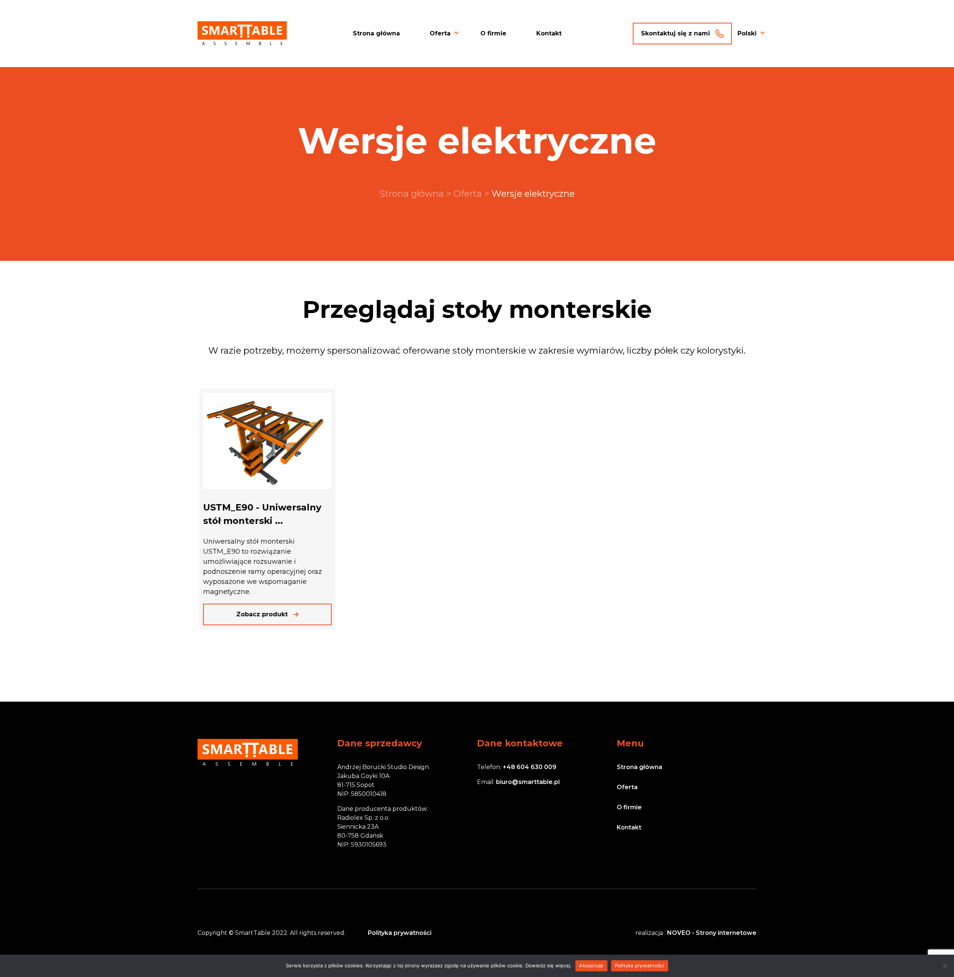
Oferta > (473, 193)
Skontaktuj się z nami (675, 33)
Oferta (440, 33)
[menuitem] (746, 33)
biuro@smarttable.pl (528, 781)
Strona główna (376, 33)
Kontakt (549, 33)
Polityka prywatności (400, 932)
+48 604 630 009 (529, 767)
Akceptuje (591, 965)
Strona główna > (416, 193)
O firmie (493, 33)
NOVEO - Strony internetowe (711, 932)
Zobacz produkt (262, 614)
